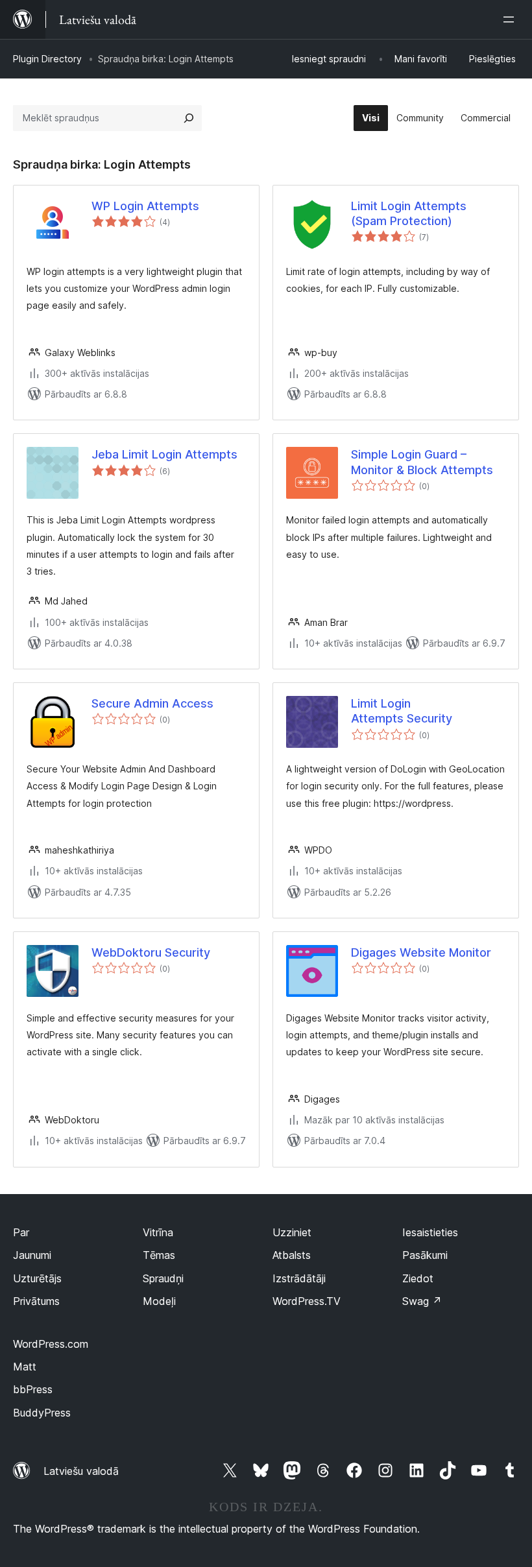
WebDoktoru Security (150, 952)
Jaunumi (32, 1255)
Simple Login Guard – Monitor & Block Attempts (422, 462)
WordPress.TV (306, 1301)
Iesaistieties (430, 1232)
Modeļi (159, 1301)
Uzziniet (291, 1232)
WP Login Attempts (145, 206)
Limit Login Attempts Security (401, 711)
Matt (24, 1366)
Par (21, 1232)
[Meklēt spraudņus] (189, 118)
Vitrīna (158, 1232)
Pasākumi (425, 1255)
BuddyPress (42, 1412)
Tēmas (159, 1255)
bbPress (33, 1389)
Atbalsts (291, 1255)
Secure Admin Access (152, 703)
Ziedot (417, 1278)
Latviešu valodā (81, 1471)
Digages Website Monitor (421, 952)
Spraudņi (163, 1278)
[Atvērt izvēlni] (511, 19)
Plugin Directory (47, 58)
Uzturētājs (37, 1278)
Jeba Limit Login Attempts (164, 454)
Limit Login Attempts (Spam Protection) (408, 213)
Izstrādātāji (299, 1278)
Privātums (36, 1301)
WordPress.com (50, 1343)
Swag (422, 1301)
